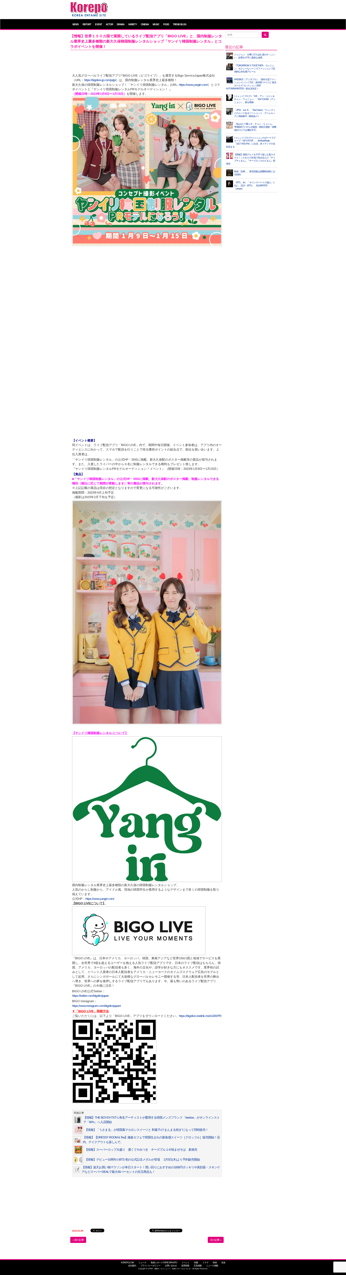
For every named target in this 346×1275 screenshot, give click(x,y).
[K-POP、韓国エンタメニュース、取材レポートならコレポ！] (89, 5)
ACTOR (109, 24)
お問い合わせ (171, 1265)
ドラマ (205, 1262)
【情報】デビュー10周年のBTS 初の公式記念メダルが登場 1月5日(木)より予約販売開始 (142, 1159)
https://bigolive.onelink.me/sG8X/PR (200, 1016)
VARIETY (132, 24)
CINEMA (145, 24)
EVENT (98, 24)
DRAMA (120, 24)
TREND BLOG (179, 24)
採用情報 (185, 1265)
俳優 (196, 1262)
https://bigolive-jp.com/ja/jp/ (100, 80)
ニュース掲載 (212, 1265)
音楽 (223, 1262)
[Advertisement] (199, 10)
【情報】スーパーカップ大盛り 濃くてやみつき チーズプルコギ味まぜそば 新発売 (141, 1149)
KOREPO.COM (127, 1262)
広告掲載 (198, 1265)
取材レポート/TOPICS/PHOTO (164, 1262)
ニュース (142, 1262)
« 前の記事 (78, 1239)
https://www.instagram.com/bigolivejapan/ (96, 1006)
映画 (215, 1262)
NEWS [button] (75, 24)
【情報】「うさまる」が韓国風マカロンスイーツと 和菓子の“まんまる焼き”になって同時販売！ (146, 1130)
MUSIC (156, 24)
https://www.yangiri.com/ (193, 85)
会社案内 (132, 1265)
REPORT (87, 24)
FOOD (166, 24)
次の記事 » (215, 1239)
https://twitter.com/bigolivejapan (90, 995)
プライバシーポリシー (150, 1265)
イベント (185, 1262)
